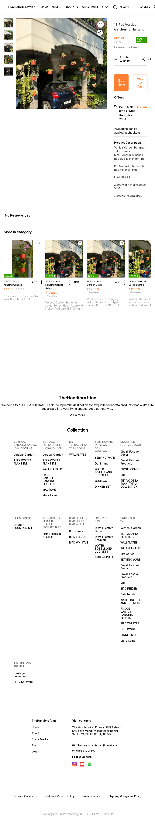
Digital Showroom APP (96, 814)
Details (142, 107)
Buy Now (121, 82)
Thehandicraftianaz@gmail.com (97, 745)
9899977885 (85, 751)
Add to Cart (140, 82)
